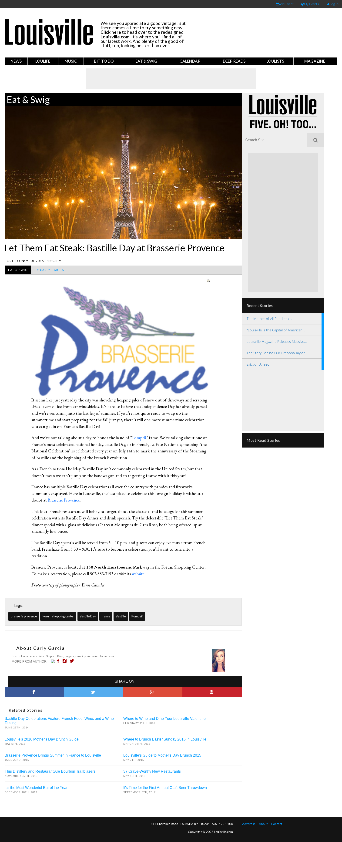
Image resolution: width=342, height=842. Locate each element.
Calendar (190, 61)
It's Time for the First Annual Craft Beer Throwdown (165, 788)
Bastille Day (88, 616)
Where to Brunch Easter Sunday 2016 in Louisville (164, 739)
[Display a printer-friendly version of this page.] (208, 280)
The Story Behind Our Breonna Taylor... (277, 352)
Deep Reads (234, 61)
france (106, 616)
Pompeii (139, 438)
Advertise (248, 824)
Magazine (314, 61)
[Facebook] (59, 661)
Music (71, 61)
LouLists (275, 61)
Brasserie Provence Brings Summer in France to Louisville (53, 755)
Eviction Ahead (258, 364)
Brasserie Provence (64, 500)
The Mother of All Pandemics (269, 318)
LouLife (42, 61)
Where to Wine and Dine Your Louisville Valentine (164, 719)
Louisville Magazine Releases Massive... (277, 341)
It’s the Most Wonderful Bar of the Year (36, 788)
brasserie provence (24, 616)
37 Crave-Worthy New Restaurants (152, 771)
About (263, 824)
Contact (276, 824)
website (137, 574)
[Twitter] (73, 661)
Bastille (121, 616)
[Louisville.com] (53, 661)
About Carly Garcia (40, 648)
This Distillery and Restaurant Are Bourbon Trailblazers (50, 771)
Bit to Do (104, 61)
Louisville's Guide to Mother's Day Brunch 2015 (162, 755)
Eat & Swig (146, 61)
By (49, 270)
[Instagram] (66, 661)
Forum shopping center (58, 616)
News (16, 61)
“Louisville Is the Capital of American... (276, 330)
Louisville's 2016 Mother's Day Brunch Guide (42, 739)
